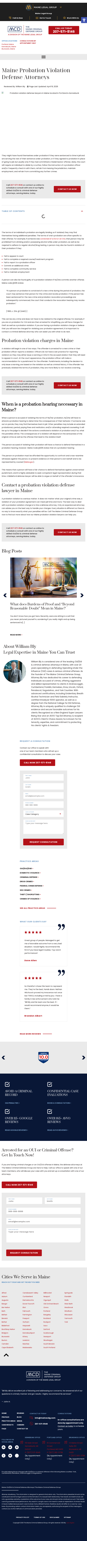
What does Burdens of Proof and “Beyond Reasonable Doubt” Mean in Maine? (42, 606)
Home (4, 1413)
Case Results (7, 1425)
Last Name (28, 784)
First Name (28, 775)
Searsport (47, 1336)
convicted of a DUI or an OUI (52, 238)
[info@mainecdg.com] (31, 1418)
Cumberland (28, 1296)
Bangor (4, 1304)
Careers (20, 1425)
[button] (82, 211)
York (66, 1322)
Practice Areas (8, 1421)
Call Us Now (18, 18)
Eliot (24, 1307)
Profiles (5, 1417)
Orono (46, 1307)
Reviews (20, 1413)
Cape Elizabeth (7, 1347)
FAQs (4, 1428)
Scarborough (49, 1333)
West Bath (68, 1304)
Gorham (26, 1322)
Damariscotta (28, 1300)
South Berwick (49, 1344)
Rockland (47, 1318)
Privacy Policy (22, 1517)
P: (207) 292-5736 (55, 1452)
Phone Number (12, 1209)
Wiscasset (68, 1315)
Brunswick (5, 1336)
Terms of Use (39, 1517)
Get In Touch (45, 18)
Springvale (68, 1293)
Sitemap (67, 1517)
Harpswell (26, 1325)
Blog (19, 1417)
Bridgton (5, 1333)
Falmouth (26, 1311)
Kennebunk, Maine (9, 46)
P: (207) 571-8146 (32, 1452)
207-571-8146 (16, 185)
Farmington (27, 1315)
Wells (66, 1300)
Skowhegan (48, 1340)
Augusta (5, 1300)
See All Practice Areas (32, 908)
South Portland (49, 1347)
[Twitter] (10, 1447)
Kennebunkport (29, 1333)
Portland (47, 1311)
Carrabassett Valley (30, 1293)
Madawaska (27, 1347)
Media (19, 1421)
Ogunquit (47, 1300)
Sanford (47, 1329)
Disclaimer (54, 1517)
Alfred (4, 1293)
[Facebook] (3, 1447)
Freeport (26, 1318)
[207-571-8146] (31, 1424)
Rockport (47, 1322)
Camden (5, 1344)
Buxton (4, 1340)
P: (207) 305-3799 (77, 1455)
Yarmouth (68, 1318)
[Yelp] (3, 1456)
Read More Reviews (30, 1034)
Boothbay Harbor (8, 1329)
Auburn (4, 1296)
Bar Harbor (6, 1307)
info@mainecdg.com (45, 1418)
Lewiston (26, 1340)
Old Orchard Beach (51, 1304)
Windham (68, 1311)
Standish (67, 1296)
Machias (26, 1344)
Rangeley (47, 1315)
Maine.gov (28, 462)
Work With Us (73, 18)
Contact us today (65, 1426)
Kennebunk (27, 1329)
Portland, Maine (8, 44)
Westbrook (68, 1307)
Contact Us (22, 1428)
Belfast (4, 1315)
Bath (3, 1311)
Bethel (4, 1322)
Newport (47, 1296)
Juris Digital (70, 1523)
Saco (45, 1325)
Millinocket (48, 1293)
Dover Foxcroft (28, 1304)
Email (26, 793)
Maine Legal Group (43, 13)
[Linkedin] (17, 1447)
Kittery (25, 1336)
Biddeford (5, 1325)
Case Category (29, 812)
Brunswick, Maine (8, 49)
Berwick (5, 1318)
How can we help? (30, 821)
